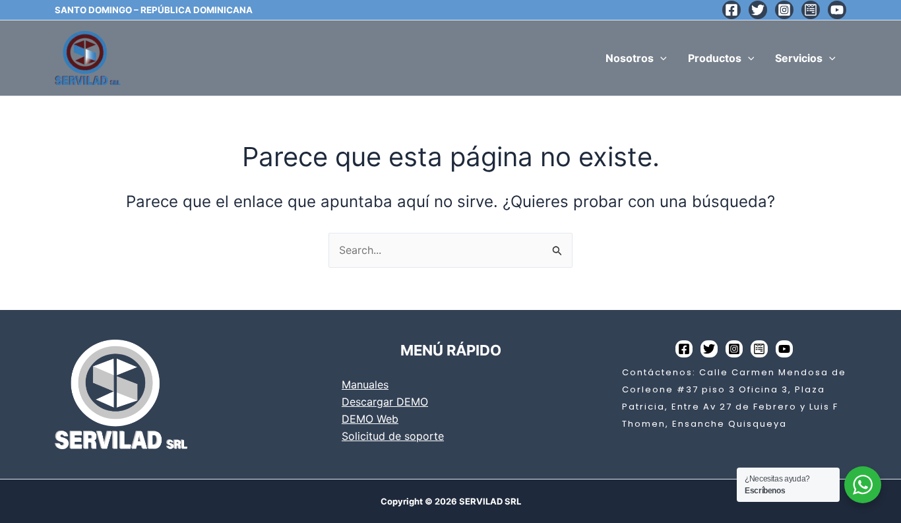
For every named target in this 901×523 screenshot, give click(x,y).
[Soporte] (759, 348)
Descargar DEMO (385, 401)
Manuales (365, 384)
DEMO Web (370, 418)
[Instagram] (784, 10)
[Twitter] (758, 10)
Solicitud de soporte (393, 436)
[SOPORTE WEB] (810, 10)
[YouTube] (837, 10)
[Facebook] (731, 10)
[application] (660, 58)
